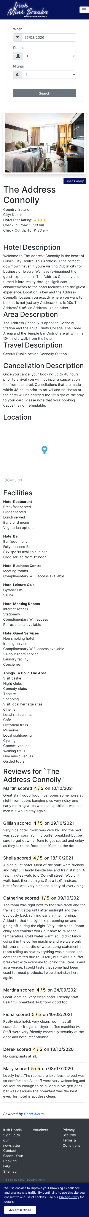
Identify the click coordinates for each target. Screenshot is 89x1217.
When (17, 29)
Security (69, 1135)
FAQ (6, 1166)
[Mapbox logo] (14, 479)
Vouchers (40, 1130)
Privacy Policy (69, 1197)
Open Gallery (74, 181)
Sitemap (10, 1171)
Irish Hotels (12, 1130)
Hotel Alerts (34, 1114)
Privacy (69, 1130)
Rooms (18, 47)
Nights (18, 66)
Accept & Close (20, 1210)
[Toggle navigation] (84, 9)
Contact (9, 1150)
